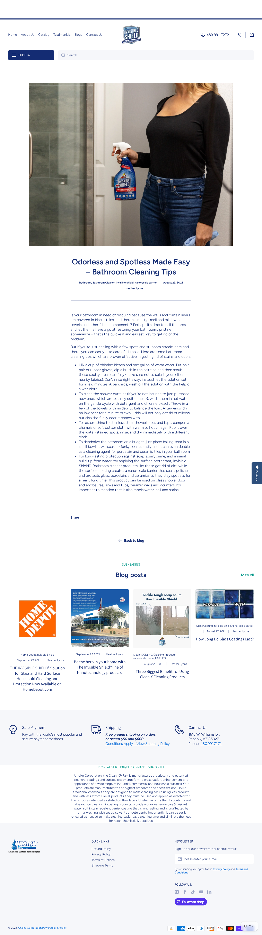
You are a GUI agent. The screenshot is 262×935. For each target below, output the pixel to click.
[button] (252, 35)
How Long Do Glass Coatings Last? (225, 639)
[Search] (61, 55)
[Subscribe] (249, 859)
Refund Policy (101, 849)
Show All (247, 575)
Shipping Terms (102, 865)
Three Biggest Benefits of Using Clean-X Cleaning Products (162, 674)
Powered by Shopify (54, 927)
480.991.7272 (218, 34)
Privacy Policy (101, 854)
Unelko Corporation (30, 927)
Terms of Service (103, 860)
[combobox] (156, 55)
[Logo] (131, 35)
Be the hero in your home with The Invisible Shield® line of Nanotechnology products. (100, 667)
